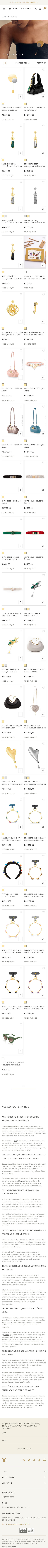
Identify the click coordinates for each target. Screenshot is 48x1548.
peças (23, 1181)
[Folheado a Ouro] (25, 104)
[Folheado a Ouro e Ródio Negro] (3, 104)
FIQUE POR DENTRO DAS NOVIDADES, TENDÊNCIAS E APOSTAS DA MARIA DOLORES (21, 1425)
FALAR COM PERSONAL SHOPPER (17, 1524)
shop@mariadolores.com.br (15, 1507)
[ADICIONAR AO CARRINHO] (20, 96)
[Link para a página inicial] (4, 17)
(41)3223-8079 (8, 1497)
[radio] (3, 63)
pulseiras (6, 1335)
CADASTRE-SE (22, 1449)
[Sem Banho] (25, 272)
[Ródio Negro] (6, 216)
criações (38, 1405)
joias (15, 1141)
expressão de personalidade (12, 1261)
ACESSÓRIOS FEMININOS (15, 1107)
